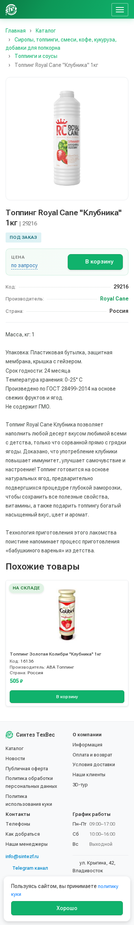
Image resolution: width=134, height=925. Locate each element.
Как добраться (23, 834)
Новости (15, 758)
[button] (67, 138)
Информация (87, 744)
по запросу (24, 265)
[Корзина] (102, 9)
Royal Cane (114, 299)
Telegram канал (30, 868)
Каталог (14, 748)
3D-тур (80, 784)
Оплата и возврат (92, 755)
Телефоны (18, 824)
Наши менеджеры (27, 844)
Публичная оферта (27, 768)
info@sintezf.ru (22, 856)
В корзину (99, 261)
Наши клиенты (89, 774)
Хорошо (67, 908)
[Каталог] (51, 9)
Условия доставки (94, 764)
